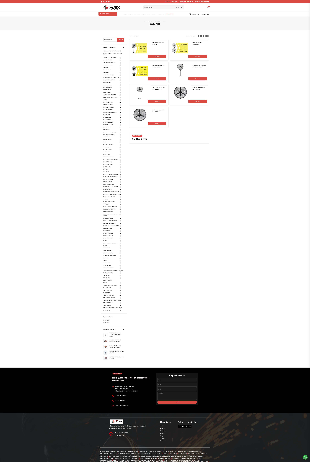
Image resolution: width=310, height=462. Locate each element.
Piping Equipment (108, 211)
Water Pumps (107, 292)
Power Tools (107, 230)
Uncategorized (107, 280)
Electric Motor (107, 127)
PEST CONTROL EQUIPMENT (110, 206)
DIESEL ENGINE (107, 117)
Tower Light (106, 277)
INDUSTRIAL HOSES (108, 164)
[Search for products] (182, 7)
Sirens (105, 260)
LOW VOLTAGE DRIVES (108, 184)
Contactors (106, 114)
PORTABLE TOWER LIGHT (109, 223)
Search (121, 39)
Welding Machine (108, 302)
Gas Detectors (107, 149)
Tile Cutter (106, 275)
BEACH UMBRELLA (107, 87)
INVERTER (105, 169)
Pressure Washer (108, 238)
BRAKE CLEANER (107, 89)
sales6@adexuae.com (202, 1)
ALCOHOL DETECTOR (108, 75)
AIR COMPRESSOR (107, 60)
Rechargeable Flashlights (110, 243)
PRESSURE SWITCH (108, 233)
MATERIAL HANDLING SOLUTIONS (111, 194)
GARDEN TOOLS (107, 147)
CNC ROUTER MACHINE (108, 109)
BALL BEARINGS (107, 82)
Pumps (105, 240)
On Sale (107, 322)
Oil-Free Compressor (109, 201)
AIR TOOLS (106, 72)
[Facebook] (179, 426)
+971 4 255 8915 (195, 14)
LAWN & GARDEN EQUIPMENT (110, 176)
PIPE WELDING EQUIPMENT (109, 209)
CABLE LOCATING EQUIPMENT (110, 97)
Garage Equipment (108, 144)
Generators (106, 152)
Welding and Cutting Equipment (112, 300)
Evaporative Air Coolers (110, 132)
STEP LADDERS (107, 265)
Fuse (104, 142)
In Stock (107, 320)
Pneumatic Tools (108, 218)
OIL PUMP (105, 199)
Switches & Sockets (108, 268)
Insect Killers (107, 166)
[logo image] (111, 7)
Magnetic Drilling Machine (110, 186)
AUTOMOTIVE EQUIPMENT (109, 80)
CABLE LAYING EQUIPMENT (109, 94)
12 (191, 36)
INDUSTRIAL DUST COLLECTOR (110, 159)
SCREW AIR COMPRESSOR (109, 255)
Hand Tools (106, 154)
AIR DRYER (105, 67)
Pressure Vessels (108, 235)
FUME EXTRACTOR (107, 139)
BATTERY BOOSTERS (108, 85)
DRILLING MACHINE (108, 119)
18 (193, 36)
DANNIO (136, 139)
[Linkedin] (183, 426)
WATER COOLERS (107, 290)
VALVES (105, 282)
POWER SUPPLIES (107, 228)
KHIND (144, 139)
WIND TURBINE (107, 305)
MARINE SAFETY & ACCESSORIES (111, 191)
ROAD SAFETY (106, 248)
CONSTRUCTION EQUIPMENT (110, 112)
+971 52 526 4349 (171, 1)
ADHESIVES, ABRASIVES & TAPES (111, 51)
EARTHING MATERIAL (108, 124)
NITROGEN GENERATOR (109, 196)
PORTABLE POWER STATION (110, 220)
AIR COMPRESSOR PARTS (109, 62)
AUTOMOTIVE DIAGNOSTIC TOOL (111, 77)
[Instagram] (189, 426)
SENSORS (105, 258)
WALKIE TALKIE (107, 287)
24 (195, 36)
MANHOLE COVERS (107, 189)
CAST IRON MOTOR (108, 102)
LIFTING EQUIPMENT (108, 179)
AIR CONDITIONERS (108, 65)
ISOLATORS (106, 171)
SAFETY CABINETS (107, 250)
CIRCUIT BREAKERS (108, 104)
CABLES (105, 99)
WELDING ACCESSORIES (109, 297)
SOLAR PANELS (107, 263)
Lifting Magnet (107, 181)
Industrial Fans (107, 161)
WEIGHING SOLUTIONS (108, 295)
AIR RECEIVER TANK (108, 70)
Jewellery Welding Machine (111, 174)
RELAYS (105, 245)
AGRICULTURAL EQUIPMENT (110, 57)
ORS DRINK (106, 204)
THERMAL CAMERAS (108, 272)
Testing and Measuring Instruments (113, 270)
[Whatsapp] (186, 426)
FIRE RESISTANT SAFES (108, 134)
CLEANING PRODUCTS (108, 107)
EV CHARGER (106, 129)
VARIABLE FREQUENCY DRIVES (110, 285)
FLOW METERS (106, 137)
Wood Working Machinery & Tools (112, 307)
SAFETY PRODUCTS (108, 253)
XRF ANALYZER (106, 310)
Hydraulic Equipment (109, 157)
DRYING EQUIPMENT (108, 122)
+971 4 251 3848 (205, 14)
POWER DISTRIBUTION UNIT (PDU (111, 225)
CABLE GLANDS (107, 92)
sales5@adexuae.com (186, 1)
